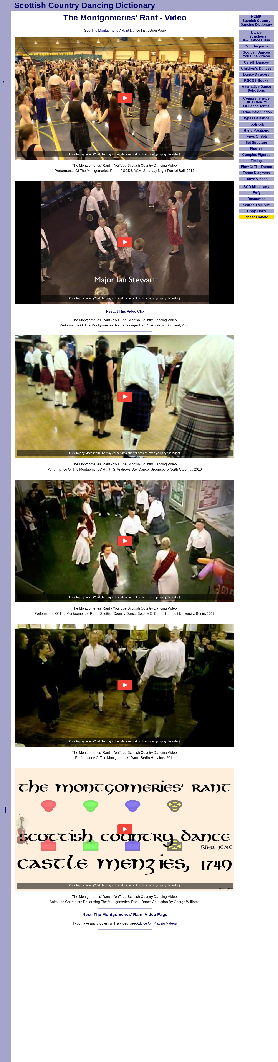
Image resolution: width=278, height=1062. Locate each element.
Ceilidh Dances (256, 62)
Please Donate (256, 217)
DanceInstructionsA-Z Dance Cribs (256, 36)
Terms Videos (256, 179)
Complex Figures (256, 155)
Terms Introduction (256, 112)
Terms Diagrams (256, 173)
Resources (256, 199)
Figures (256, 148)
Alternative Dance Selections (256, 88)
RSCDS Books (256, 80)
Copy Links (256, 211)
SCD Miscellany (256, 187)
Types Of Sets (256, 136)
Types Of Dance (256, 118)
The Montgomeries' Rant (110, 30)
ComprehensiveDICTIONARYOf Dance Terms (256, 102)
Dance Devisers (256, 74)
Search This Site (256, 205)
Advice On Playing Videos (156, 923)
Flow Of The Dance (256, 167)
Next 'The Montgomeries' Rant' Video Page (124, 914)
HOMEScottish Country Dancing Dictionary (256, 20)
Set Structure (256, 142)
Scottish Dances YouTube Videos (256, 54)
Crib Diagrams (256, 46)
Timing (256, 161)
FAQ (256, 193)
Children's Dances (256, 68)
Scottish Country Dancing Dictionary (84, 5)
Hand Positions (256, 130)
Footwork (256, 124)
